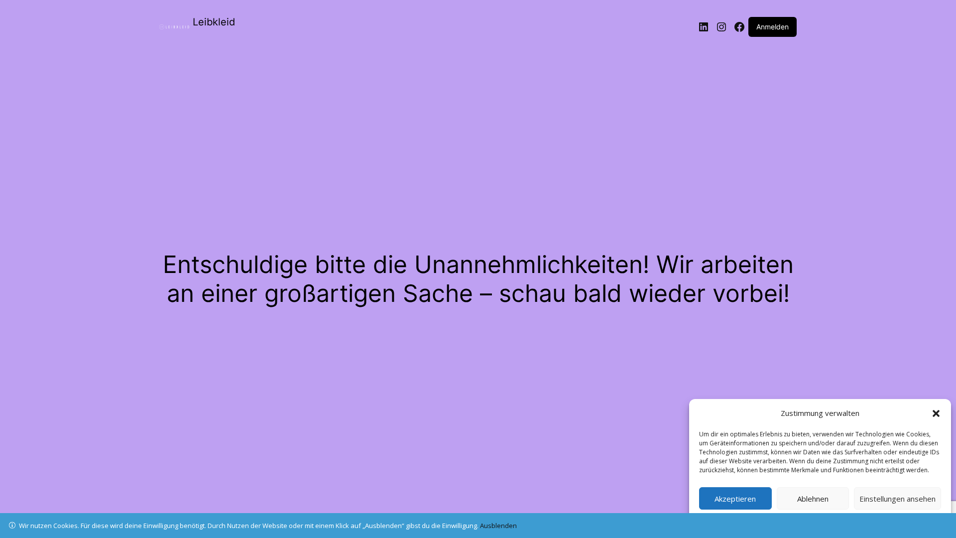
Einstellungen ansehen (897, 499)
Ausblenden (498, 525)
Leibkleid (214, 22)
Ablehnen (813, 499)
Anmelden (772, 26)
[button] (936, 413)
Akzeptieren (735, 499)
